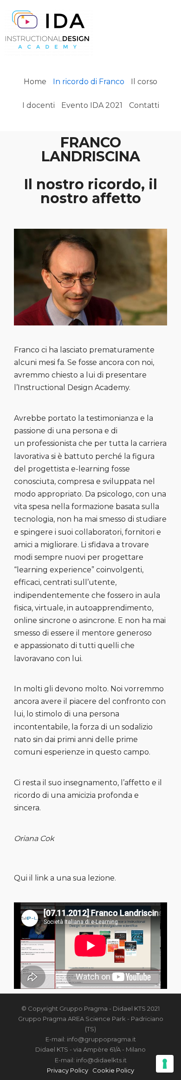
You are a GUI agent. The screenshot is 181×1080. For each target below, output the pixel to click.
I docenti (38, 105)
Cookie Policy (113, 1070)
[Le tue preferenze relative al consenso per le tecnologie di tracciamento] (165, 1064)
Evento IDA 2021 (92, 105)
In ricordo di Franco (88, 81)
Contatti (144, 105)
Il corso (144, 81)
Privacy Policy (67, 1070)
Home (35, 81)
